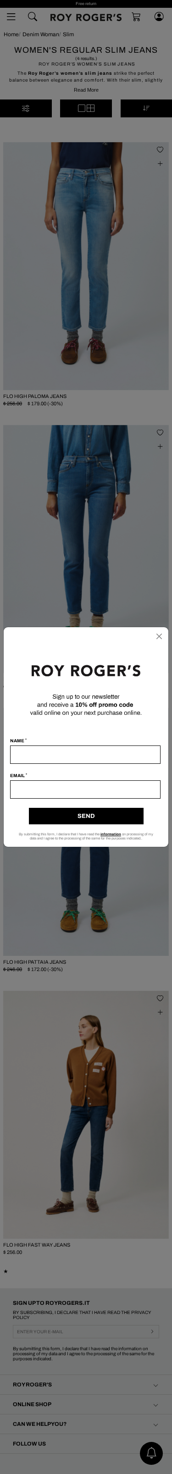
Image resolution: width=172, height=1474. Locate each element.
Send (86, 816)
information (110, 834)
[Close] (159, 636)
